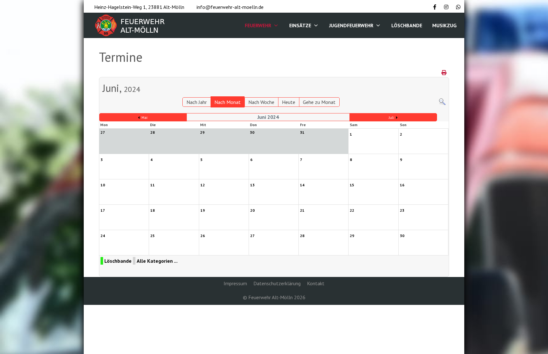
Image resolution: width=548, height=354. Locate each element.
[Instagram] (446, 7)
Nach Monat (227, 102)
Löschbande (118, 261)
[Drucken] (444, 72)
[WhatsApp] (458, 7)
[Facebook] (434, 7)
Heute (288, 102)
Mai (144, 117)
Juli (391, 117)
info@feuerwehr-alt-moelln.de (230, 7)
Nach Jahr (196, 102)
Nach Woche (261, 102)
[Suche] (442, 101)
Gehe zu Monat (319, 102)
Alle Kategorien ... (157, 261)
